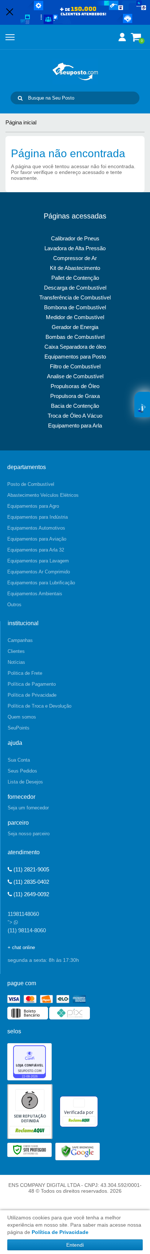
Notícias (16, 662)
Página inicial (20, 122)
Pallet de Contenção (75, 278)
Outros (14, 604)
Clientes (16, 651)
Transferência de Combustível (75, 297)
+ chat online (21, 947)
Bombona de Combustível (75, 307)
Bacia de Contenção (75, 406)
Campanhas (20, 640)
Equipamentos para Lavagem (38, 561)
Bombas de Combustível (75, 337)
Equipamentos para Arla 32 (35, 550)
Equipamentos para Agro (33, 506)
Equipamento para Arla (75, 425)
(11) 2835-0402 (30, 882)
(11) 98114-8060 (27, 930)
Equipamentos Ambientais (34, 593)
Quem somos (22, 717)
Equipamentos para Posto (75, 356)
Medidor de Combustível (75, 317)
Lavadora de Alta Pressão (75, 248)
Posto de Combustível (30, 484)
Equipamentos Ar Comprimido (38, 571)
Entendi (75, 1245)
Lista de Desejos (25, 782)
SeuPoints (18, 728)
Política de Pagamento (32, 684)
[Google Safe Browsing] (77, 1151)
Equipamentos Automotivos (36, 528)
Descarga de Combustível (75, 288)
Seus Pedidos (22, 771)
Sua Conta (19, 760)
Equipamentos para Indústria (37, 517)
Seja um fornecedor (28, 807)
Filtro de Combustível (75, 366)
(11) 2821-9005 (30, 869)
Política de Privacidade (32, 695)
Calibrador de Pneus (75, 238)
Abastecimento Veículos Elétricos (43, 495)
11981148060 (23, 914)
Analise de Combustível (75, 376)
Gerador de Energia (75, 327)
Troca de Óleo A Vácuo (75, 416)
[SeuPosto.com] (75, 71)
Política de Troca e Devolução (39, 706)
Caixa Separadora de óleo (75, 347)
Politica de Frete (25, 673)
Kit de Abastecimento (75, 268)
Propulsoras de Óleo (75, 386)
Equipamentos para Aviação (36, 539)
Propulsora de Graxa (75, 396)
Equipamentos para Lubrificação (41, 582)
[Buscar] (20, 98)
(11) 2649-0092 (30, 894)
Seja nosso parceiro (29, 833)
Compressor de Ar (75, 258)
